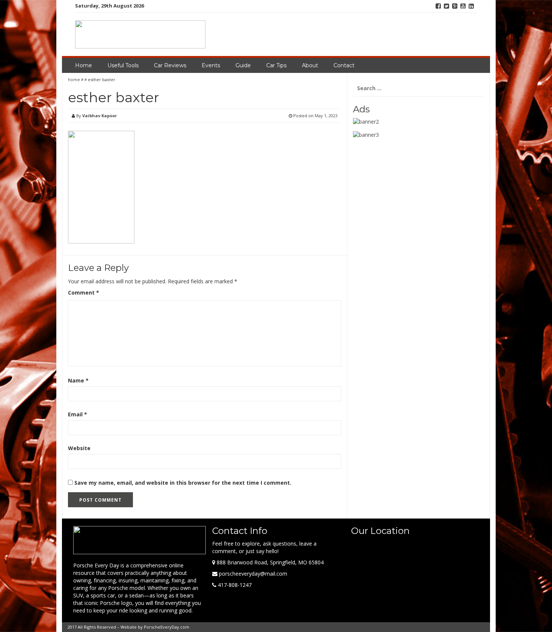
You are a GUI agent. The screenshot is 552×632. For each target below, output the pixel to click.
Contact (343, 65)
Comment (83, 292)
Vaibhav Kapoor (99, 115)
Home (83, 65)
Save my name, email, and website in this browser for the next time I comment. (182, 482)
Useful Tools (123, 65)
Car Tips (276, 65)
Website (79, 448)
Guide (243, 65)
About (310, 65)
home (74, 79)
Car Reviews (170, 65)
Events (211, 65)
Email (77, 414)
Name (78, 380)
